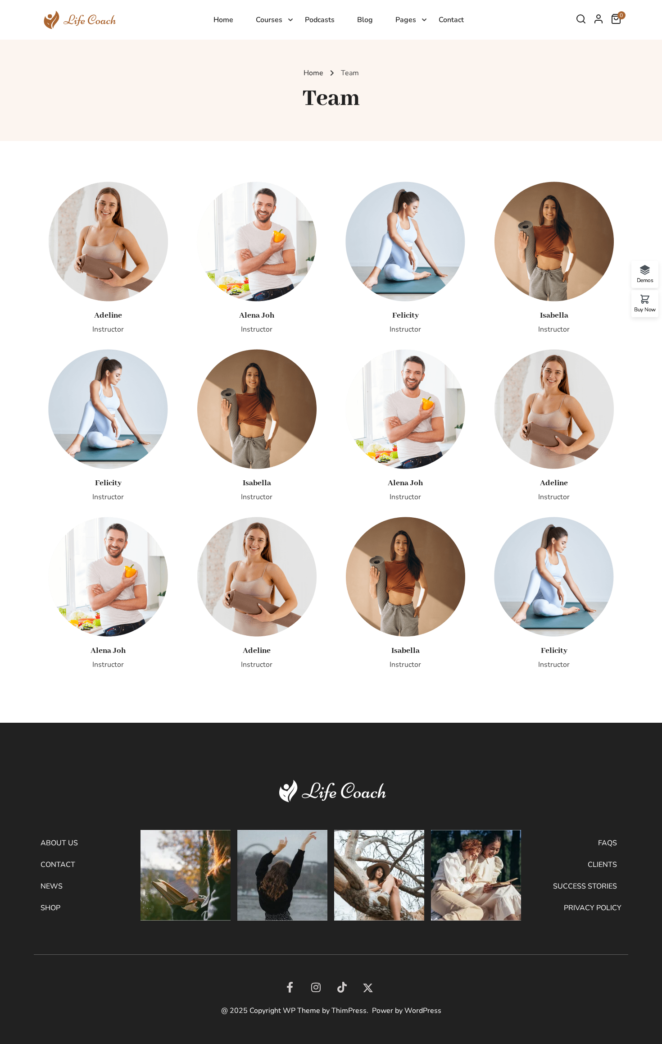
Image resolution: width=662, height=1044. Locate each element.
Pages (405, 20)
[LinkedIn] (341, 987)
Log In (598, 21)
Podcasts (320, 20)
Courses (269, 20)
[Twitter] (368, 988)
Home (223, 20)
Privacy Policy (592, 908)
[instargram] (315, 987)
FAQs (607, 843)
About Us (59, 843)
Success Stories (585, 886)
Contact (451, 20)
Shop (50, 908)
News (52, 886)
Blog (365, 20)
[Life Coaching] (78, 19)
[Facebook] (289, 987)
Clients (602, 865)
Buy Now (645, 309)
